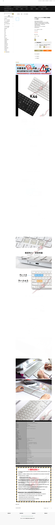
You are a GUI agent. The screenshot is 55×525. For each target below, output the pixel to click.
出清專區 (31, 8)
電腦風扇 (5, 46)
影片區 (27, 8)
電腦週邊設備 (6, 39)
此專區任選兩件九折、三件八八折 (8, 10)
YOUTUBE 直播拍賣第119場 (7, 6)
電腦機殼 (5, 42)
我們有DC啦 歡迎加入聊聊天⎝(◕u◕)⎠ (8, 8)
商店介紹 (47, 8)
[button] (43, 56)
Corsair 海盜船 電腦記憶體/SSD (7, 22)
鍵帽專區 (5, 28)
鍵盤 (5, 29)
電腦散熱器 (6, 43)
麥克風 (5, 35)
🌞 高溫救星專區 (6, 51)
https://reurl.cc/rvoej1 (30, 463)
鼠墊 (5, 34)
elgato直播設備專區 (7, 24)
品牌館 (42, 8)
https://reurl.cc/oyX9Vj (30, 462)
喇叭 (5, 36)
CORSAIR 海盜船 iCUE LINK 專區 (6, 27)
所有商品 (17, 8)
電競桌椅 (5, 38)
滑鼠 (5, 31)
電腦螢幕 (5, 40)
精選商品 (5, 18)
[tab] (43, 56)
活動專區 (21, 8)
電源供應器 (6, 45)
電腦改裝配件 (6, 47)
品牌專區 (5, 49)
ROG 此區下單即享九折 (33, 6)
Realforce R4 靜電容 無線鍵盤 (42, 6)
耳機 (5, 32)
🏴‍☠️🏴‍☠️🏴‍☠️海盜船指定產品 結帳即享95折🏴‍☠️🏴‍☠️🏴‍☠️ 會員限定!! (21, 6)
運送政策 (37, 8)
